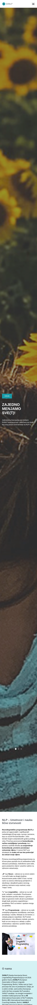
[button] (33, 4)
